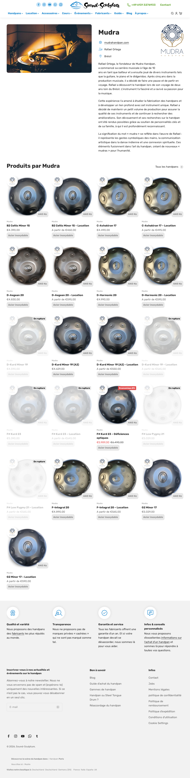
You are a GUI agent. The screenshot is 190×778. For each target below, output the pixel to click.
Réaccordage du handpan (105, 705)
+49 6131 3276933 (143, 4)
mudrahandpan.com (116, 42)
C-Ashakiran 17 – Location (159, 225)
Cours (66, 13)
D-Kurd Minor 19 (17, 364)
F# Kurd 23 (14, 434)
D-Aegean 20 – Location (67, 295)
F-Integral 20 (60, 507)
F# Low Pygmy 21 (153, 434)
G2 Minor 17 (149, 507)
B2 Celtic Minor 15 (18, 225)
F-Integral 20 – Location (112, 507)
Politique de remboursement (158, 703)
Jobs (152, 683)
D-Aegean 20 (15, 295)
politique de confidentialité (165, 695)
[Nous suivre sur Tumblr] (61, 4)
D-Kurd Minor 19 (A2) (65, 364)
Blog (129, 13)
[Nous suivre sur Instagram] (44, 4)
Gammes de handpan (103, 689)
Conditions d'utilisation (163, 717)
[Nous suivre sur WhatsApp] (55, 4)
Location (31, 13)
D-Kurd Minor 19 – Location (159, 364)
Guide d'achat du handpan (106, 683)
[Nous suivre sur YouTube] (49, 4)
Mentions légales (159, 689)
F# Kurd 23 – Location (66, 434)
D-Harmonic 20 (107, 295)
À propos (140, 13)
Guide (118, 13)
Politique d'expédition (162, 711)
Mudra (10, 221)
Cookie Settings (158, 723)
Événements (82, 13)
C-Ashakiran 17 (106, 225)
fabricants (18, 633)
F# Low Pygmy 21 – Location (25, 507)
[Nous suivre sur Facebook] (38, 4)
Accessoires (49, 13)
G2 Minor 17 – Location (21, 576)
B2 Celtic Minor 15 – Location (70, 225)
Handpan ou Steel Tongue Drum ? (105, 697)
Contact (165, 4)
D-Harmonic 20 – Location (159, 295)
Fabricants (102, 13)
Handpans (14, 13)
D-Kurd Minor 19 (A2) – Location (117, 364)
